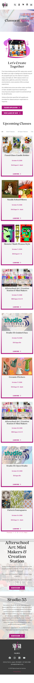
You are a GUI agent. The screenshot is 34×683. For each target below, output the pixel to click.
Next (25, 532)
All (2, 131)
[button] (31, 4)
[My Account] (19, 4)
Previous (9, 532)
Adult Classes (10, 131)
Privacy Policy (17, 671)
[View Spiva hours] (27, 4)
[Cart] (23, 4)
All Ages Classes (23, 131)
